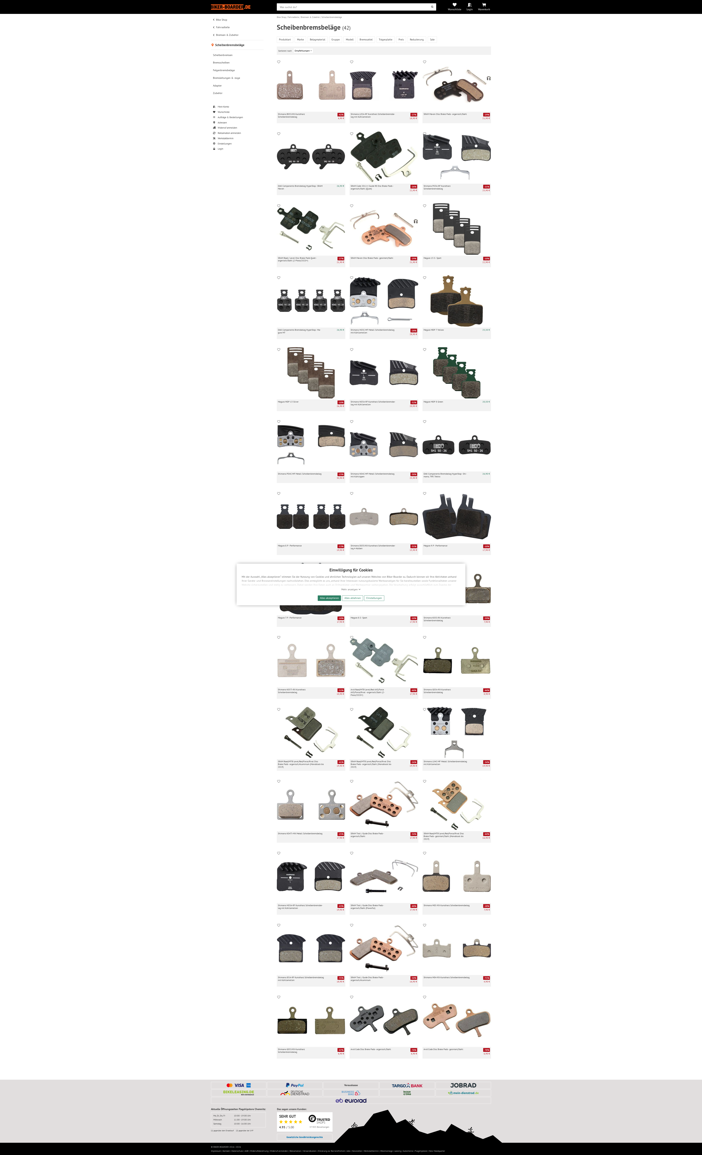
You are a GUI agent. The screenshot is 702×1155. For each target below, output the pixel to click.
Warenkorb (484, 9)
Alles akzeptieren (329, 598)
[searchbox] (356, 7)
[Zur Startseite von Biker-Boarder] (237, 7)
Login (470, 9)
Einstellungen (374, 598)
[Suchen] (432, 7)
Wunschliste (454, 9)
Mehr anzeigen (349, 589)
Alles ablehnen (352, 598)
